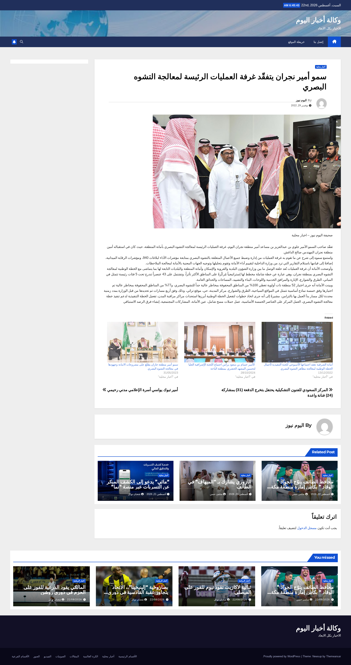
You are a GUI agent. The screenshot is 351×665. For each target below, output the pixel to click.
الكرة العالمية (90, 656)
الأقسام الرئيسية (127, 656)
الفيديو (47, 656)
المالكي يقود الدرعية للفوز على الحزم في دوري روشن (55, 589)
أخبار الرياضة (244, 581)
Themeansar (333, 656)
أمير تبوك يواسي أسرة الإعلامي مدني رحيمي (142, 390)
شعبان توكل (134, 494)
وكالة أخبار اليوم (318, 20)
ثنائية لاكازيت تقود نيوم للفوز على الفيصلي (217, 589)
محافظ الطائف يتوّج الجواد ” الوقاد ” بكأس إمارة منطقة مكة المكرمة (302, 487)
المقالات (74, 656)
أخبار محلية (320, 67)
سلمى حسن (298, 494)
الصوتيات (60, 656)
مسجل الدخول (307, 528)
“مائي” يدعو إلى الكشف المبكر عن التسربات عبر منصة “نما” (138, 484)
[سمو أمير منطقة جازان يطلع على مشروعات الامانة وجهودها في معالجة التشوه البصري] (141, 342)
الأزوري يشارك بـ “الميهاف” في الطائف (219, 484)
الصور (36, 656)
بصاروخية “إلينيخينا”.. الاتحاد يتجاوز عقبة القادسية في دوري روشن (138, 592)
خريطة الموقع (296, 42)
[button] (21, 41)
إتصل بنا (318, 42)
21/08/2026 (74, 599)
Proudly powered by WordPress (282, 656)
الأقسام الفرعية (20, 656)
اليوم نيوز (301, 100)
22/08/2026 (322, 599)
